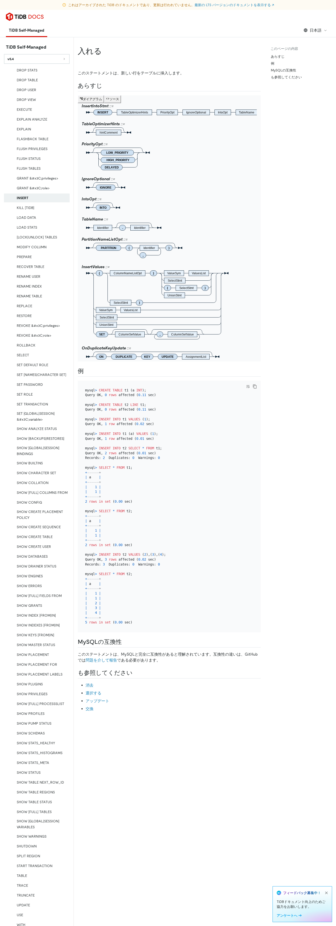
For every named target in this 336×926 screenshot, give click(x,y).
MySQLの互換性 (283, 70)
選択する (93, 693)
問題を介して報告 (101, 660)
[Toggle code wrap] (247, 386)
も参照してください (286, 77)
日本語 (315, 30)
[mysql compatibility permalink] (126, 642)
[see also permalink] (136, 673)
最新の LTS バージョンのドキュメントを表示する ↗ (234, 5)
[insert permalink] (106, 51)
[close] (326, 892)
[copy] (254, 386)
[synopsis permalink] (106, 86)
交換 (89, 708)
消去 (89, 685)
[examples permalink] (88, 371)
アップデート (97, 701)
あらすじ (278, 56)
